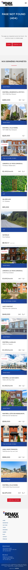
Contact (5, 536)
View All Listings (14, 500)
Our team (5, 525)
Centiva (16, 568)
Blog (4, 534)
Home (9, 44)
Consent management (18, 566)
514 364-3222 (8, 559)
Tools (4, 527)
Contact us (17, 44)
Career (4, 532)
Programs (5, 529)
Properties (5, 522)
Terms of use (10, 566)
